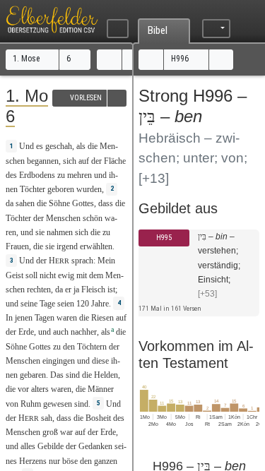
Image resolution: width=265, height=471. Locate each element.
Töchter (32, 189)
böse (70, 461)
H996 (181, 59)
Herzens (33, 461)
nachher (84, 332)
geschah (58, 146)
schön (92, 218)
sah (46, 418)
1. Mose (27, 59)
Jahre (100, 304)
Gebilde (50, 446)
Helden (106, 375)
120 (82, 304)
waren (67, 318)
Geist (14, 275)
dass (105, 203)
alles (27, 446)
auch (61, 332)
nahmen (60, 232)
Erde (26, 332)
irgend (67, 246)
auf (83, 161)
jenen (24, 318)
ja (76, 289)
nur (54, 461)
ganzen (105, 461)
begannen (43, 161)
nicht (48, 275)
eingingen (58, 361)
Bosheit (98, 418)
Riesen (102, 318)
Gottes (83, 203)
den (69, 347)
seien (65, 304)
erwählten (96, 246)
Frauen (17, 246)
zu (57, 347)
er (68, 289)
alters (40, 389)
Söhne (59, 203)
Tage (47, 304)
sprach (82, 261)
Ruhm (30, 404)
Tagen (44, 318)
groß (50, 432)
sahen (25, 203)
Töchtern (92, 347)
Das (57, 375)
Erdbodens (37, 175)
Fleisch (93, 289)
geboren (60, 189)
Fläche (115, 161)
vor (23, 389)
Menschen (63, 218)
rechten (39, 289)
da (59, 289)
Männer (101, 389)
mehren (79, 175)
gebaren (33, 375)
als (81, 146)
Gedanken (95, 446)
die (11, 389)
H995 (164, 237)
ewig (66, 275)
